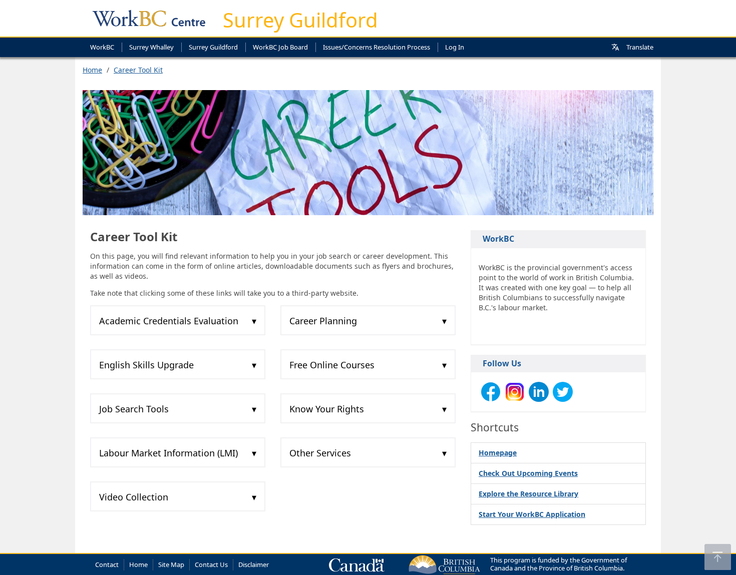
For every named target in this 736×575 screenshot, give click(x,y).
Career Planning (323, 321)
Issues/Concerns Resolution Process (376, 47)
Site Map (171, 564)
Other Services (320, 453)
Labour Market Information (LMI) (168, 453)
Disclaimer (253, 564)
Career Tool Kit (138, 70)
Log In (454, 47)
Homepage (498, 452)
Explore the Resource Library (528, 493)
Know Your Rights (326, 409)
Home (92, 70)
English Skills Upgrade (146, 365)
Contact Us (211, 564)
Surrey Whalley (151, 47)
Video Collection (133, 497)
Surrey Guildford (300, 20)
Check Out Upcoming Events (528, 473)
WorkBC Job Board (280, 47)
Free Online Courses (332, 365)
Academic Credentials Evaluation (168, 321)
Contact (107, 564)
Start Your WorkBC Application (532, 514)
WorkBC (102, 47)
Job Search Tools (134, 409)
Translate (639, 47)
